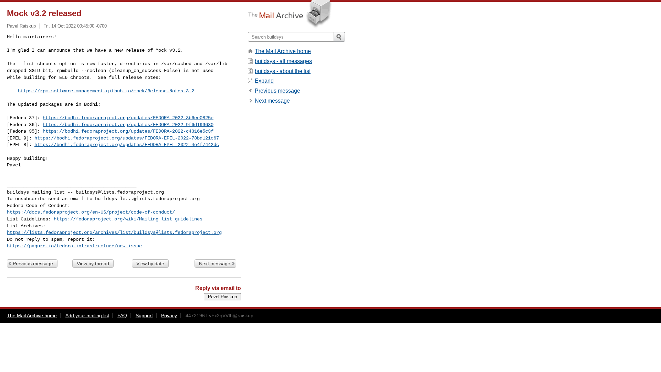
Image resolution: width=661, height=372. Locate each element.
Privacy (169, 315)
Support (144, 315)
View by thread (93, 263)
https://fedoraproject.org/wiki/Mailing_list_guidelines (128, 219)
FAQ (122, 315)
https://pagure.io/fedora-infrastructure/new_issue (74, 246)
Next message (214, 263)
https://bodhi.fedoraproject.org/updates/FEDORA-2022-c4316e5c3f (128, 131)
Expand (264, 81)
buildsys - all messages (283, 61)
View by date (150, 263)
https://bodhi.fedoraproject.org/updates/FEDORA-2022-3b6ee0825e (128, 118)
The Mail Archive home (283, 51)
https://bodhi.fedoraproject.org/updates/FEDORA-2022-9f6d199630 (128, 124)
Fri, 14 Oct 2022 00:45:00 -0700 (75, 26)
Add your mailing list (87, 315)
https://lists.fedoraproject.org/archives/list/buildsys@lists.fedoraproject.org (114, 232)
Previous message (33, 263)
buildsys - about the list (283, 71)
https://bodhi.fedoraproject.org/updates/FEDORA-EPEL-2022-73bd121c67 (126, 138)
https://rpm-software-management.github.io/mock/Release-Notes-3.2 (106, 91)
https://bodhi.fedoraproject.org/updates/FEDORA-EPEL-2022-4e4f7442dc (126, 144)
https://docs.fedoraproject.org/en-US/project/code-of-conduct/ (91, 212)
